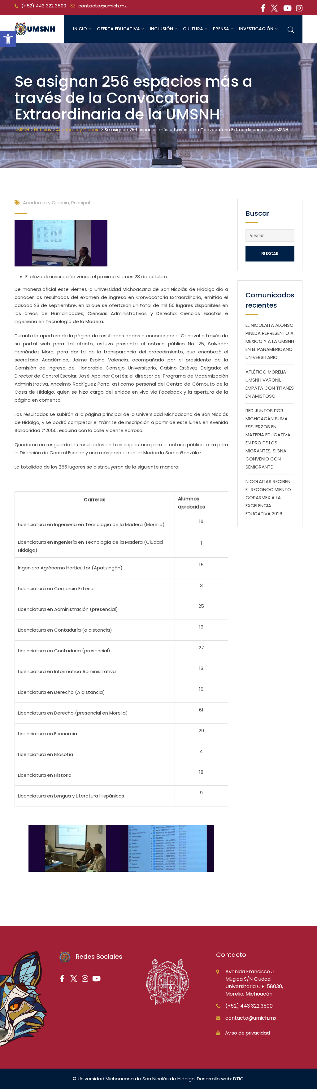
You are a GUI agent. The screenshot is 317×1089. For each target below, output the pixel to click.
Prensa (221, 29)
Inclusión (161, 29)
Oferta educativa (118, 29)
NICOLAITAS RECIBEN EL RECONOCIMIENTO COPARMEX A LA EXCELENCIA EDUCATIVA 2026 (268, 497)
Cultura (193, 29)
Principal (80, 202)
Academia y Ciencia (46, 202)
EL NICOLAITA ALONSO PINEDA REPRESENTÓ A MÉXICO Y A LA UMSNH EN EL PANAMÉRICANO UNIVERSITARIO (269, 341)
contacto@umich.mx (102, 5)
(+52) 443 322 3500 (43, 5)
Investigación (256, 29)
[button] (8, 39)
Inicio (80, 29)
